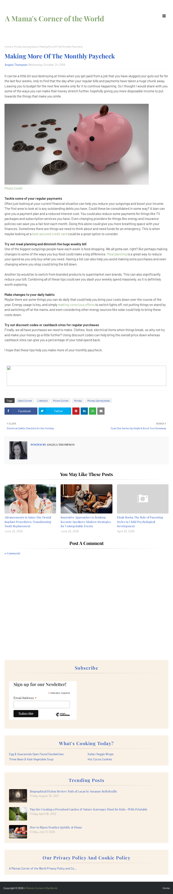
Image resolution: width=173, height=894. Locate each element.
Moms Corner (60, 400)
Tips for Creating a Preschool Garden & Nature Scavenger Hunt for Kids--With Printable (89, 809)
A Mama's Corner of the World (54, 18)
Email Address (25, 698)
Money (78, 400)
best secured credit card (49, 234)
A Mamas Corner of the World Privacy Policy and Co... (43, 868)
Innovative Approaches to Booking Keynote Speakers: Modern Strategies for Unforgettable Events (86, 521)
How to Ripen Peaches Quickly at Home (56, 827)
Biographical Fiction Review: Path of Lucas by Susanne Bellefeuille (73, 791)
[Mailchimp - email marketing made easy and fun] (63, 718)
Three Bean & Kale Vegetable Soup (31, 759)
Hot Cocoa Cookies (100, 759)
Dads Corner (25, 400)
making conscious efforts (76, 305)
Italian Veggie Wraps (101, 754)
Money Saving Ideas (25, 46)
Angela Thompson (16, 64)
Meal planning (117, 254)
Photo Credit (14, 188)
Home (8, 46)
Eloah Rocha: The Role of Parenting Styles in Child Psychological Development (140, 521)
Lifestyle (43, 400)
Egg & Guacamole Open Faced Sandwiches (36, 754)
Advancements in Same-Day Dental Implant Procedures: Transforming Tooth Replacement (28, 521)
